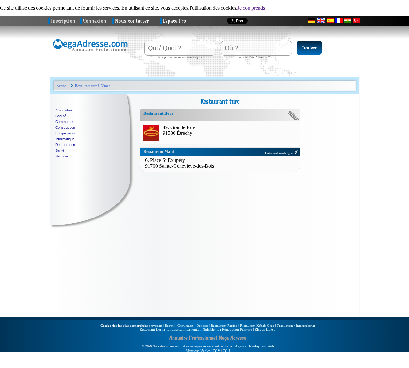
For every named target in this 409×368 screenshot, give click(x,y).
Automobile (63, 110)
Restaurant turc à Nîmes (92, 86)
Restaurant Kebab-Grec (257, 325)
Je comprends (251, 8)
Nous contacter (132, 21)
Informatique (64, 139)
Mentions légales (198, 351)
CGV (216, 351)
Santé (59, 150)
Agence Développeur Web (254, 346)
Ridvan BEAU (265, 329)
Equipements (65, 133)
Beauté (60, 116)
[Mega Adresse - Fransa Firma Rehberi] (356, 20)
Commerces (64, 122)
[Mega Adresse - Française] (339, 20)
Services (62, 156)
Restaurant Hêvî (158, 113)
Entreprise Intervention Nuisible (191, 329)
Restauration (65, 145)
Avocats (156, 325)
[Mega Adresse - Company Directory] (321, 20)
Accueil (62, 86)
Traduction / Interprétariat (296, 325)
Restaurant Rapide (224, 325)
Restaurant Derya (152, 329)
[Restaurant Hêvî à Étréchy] (151, 139)
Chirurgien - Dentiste (192, 325)
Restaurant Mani (158, 151)
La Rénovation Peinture (234, 329)
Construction (65, 127)
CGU (226, 351)
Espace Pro (174, 21)
